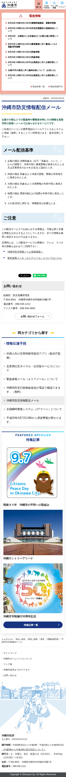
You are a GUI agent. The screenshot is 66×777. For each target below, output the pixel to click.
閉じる (38, 7)
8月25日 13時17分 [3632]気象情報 (24, 52)
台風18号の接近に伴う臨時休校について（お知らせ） (32, 70)
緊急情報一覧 (38, 86)
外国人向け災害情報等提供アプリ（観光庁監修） (33, 355)
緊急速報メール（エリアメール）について (32, 379)
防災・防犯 (33, 639)
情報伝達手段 (16, 343)
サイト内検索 (54, 7)
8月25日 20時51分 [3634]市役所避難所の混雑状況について (33, 29)
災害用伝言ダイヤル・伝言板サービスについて (33, 368)
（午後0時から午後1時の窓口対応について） (24, 749)
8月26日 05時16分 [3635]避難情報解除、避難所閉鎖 (32, 23)
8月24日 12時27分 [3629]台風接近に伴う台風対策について (33, 76)
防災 (42, 639)
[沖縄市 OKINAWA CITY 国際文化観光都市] (9, 5)
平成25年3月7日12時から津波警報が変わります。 (34, 419)
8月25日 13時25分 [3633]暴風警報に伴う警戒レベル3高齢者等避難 (32, 45)
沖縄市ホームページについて (17, 658)
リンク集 (7, 664)
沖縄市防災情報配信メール (22, 400)
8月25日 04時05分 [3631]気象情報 (24, 57)
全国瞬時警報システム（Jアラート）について (34, 409)
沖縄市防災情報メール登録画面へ (25, 251)
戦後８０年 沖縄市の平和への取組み (26, 504)
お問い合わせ (10, 675)
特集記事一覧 (31, 625)
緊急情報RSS (56, 86)
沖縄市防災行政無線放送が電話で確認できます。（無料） (33, 389)
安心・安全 (20, 639)
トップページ (7, 639)
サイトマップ (10, 653)
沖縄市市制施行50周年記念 (19, 616)
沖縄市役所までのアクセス (16, 669)
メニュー (62, 7)
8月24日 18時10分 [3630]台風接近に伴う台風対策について (33, 63)
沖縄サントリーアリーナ (18, 558)
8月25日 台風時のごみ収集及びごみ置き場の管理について (33, 37)
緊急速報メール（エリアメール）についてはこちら (34, 258)
